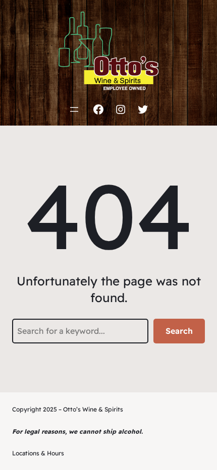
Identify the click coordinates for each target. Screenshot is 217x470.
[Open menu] (74, 109)
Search (179, 331)
